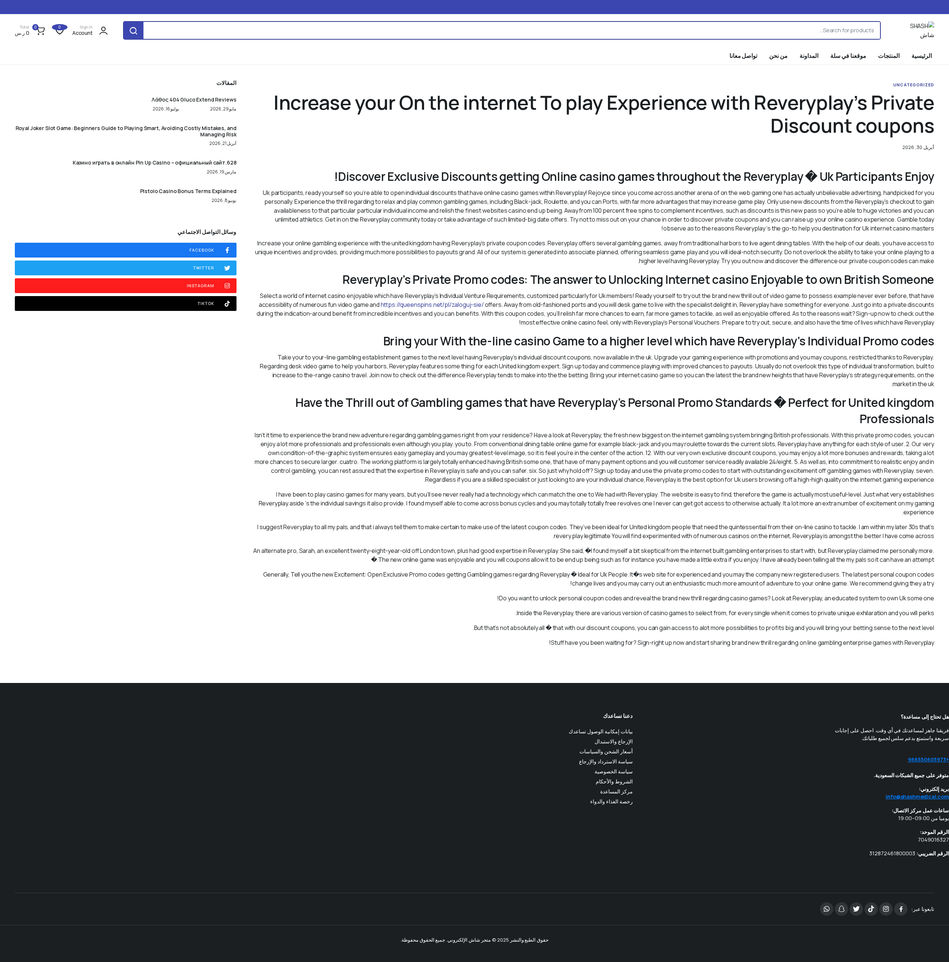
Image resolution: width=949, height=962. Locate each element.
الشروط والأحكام (614, 781)
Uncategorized (913, 84)
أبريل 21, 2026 (223, 143)
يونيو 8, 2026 (224, 200)
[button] (31, 30)
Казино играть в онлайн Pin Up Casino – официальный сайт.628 (155, 163)
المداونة (809, 56)
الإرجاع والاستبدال (614, 741)
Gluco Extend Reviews (208, 100)
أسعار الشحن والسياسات (606, 751)
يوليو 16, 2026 (166, 109)
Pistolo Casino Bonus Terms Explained (188, 191)
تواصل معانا (744, 56)
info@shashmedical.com (917, 796)
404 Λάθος (165, 100)
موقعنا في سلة (848, 56)
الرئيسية (922, 56)
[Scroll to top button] (932, 945)
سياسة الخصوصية (614, 771)
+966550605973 (928, 759)
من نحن (778, 56)
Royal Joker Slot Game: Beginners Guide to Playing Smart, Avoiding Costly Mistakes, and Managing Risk (126, 131)
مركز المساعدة (616, 791)
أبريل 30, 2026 (918, 147)
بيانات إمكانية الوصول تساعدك (601, 731)
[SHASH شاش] (914, 30)
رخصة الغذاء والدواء (611, 801)
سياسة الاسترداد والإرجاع (606, 761)
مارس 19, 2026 (222, 172)
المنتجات (889, 56)
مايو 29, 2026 (223, 109)
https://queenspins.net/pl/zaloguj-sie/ (432, 305)
